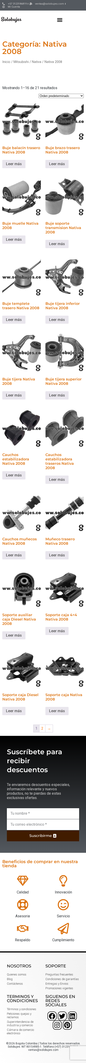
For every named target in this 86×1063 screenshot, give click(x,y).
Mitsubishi (21, 62)
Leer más (14, 164)
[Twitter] (62, 1016)
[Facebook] (51, 1016)
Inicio (6, 62)
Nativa (36, 62)
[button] (59, 19)
